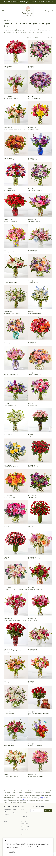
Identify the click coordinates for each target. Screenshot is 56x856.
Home (5, 20)
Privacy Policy (15, 847)
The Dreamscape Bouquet (35, 190)
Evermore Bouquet (9, 745)
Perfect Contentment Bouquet (12, 683)
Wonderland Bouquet (34, 252)
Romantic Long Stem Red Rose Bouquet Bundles (39, 714)
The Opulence (7, 558)
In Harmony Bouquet (34, 98)
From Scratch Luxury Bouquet (12, 313)
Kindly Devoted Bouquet (10, 837)
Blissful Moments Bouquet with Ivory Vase (15, 589)
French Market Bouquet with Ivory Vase (14, 129)
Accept (27, 851)
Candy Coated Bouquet (34, 374)
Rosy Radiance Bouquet (34, 67)
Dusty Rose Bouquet (9, 807)
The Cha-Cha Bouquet (34, 221)
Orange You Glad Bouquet (11, 159)
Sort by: (29, 37)
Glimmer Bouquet (33, 282)
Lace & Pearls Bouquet (34, 405)
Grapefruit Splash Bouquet (11, 776)
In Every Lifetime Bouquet (35, 589)
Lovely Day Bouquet (33, 129)
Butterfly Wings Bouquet (11, 466)
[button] (3, 11)
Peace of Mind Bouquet (34, 313)
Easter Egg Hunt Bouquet (11, 252)
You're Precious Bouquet (10, 67)
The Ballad (31, 528)
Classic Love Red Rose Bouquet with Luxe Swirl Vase (15, 651)
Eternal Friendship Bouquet (11, 436)
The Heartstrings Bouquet (11, 221)
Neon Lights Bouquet (9, 497)
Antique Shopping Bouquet (35, 650)
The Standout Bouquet (34, 837)
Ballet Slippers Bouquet (10, 282)
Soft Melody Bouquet (9, 344)
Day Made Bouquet (9, 713)
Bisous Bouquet (32, 683)
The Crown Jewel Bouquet (11, 374)
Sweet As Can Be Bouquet (11, 528)
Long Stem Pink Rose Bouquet (36, 436)
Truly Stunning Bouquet (10, 190)
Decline (42, 851)
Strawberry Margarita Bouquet (36, 807)
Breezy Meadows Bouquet (11, 405)
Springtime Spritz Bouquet (11, 98)
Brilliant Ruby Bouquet (34, 466)
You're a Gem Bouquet (34, 497)
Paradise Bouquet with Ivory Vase (37, 558)
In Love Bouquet (32, 620)
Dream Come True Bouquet (36, 776)
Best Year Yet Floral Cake (35, 745)
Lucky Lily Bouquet (33, 344)
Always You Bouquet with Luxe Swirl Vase (15, 620)
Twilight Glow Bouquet (34, 159)
